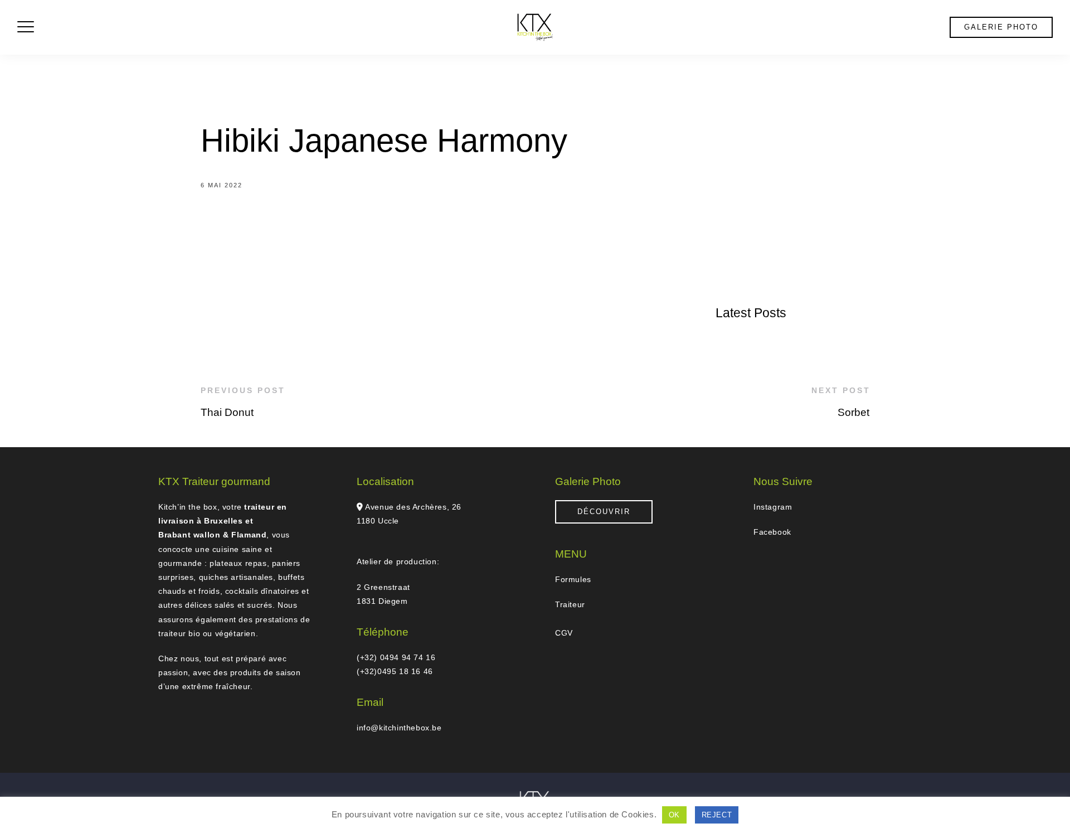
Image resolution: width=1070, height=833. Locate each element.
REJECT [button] (717, 815)
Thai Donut (227, 412)
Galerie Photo (1001, 27)
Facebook (772, 531)
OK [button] (674, 815)
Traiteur (570, 604)
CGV (564, 632)
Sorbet (853, 412)
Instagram (772, 506)
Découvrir (603, 511)
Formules (573, 579)
